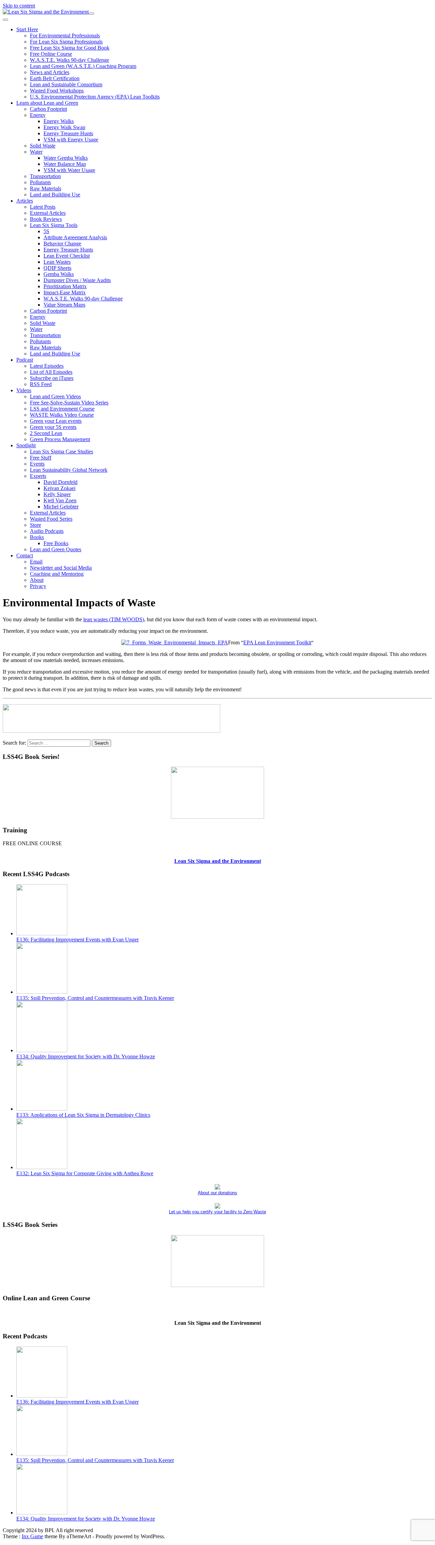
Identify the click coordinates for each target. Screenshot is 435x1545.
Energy (38, 115)
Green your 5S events (53, 427)
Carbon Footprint (48, 109)
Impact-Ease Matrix (65, 292)
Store (35, 525)
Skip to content (19, 5)
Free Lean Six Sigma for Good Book (69, 48)
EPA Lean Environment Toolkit (277, 642)
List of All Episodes (51, 372)
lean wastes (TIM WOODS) (113, 619)
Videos (23, 390)
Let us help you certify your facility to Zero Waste (217, 1211)
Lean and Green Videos (55, 396)
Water (36, 152)
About (37, 580)
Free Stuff (40, 458)
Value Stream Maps (64, 305)
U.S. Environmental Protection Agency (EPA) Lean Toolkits (95, 97)
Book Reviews (46, 219)
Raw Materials (45, 188)
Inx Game (32, 1536)
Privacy (38, 586)
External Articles (48, 213)
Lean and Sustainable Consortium (66, 84)
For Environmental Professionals (65, 35)
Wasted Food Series (51, 519)
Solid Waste (42, 146)
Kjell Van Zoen (60, 500)
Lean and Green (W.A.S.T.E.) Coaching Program (83, 66)
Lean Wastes (57, 262)
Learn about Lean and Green (47, 103)
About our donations (217, 1192)
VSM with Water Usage (69, 170)
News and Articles (49, 72)
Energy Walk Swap (64, 127)
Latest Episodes (47, 366)
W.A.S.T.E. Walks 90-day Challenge (69, 60)
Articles (24, 201)
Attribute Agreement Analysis (75, 237)
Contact (24, 555)
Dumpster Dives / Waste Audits (77, 280)
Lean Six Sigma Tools (53, 225)
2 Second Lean (46, 433)
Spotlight (26, 445)
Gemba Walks (59, 274)
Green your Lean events (56, 421)
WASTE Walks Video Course (62, 415)
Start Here (27, 29)
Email (36, 562)
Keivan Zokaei (59, 488)
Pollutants (40, 182)
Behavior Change (62, 243)
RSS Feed (41, 384)
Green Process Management (60, 439)
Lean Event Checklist (67, 256)
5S (46, 231)
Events (37, 464)
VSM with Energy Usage (71, 139)
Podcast (24, 360)
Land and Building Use (55, 194)
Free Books (56, 543)
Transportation (45, 176)
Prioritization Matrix (65, 286)
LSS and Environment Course (62, 409)
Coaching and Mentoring (57, 574)
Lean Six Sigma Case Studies (61, 451)
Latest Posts (42, 207)
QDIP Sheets (57, 268)
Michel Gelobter (61, 506)
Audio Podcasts (47, 531)
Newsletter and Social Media (61, 568)
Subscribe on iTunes (51, 378)
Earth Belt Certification (55, 78)
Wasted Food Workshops (57, 90)
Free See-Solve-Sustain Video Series (69, 402)
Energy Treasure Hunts (68, 133)
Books (37, 537)
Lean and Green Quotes (55, 549)
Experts (38, 476)
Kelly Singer (57, 494)
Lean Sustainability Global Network (68, 470)
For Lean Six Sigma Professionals (66, 42)
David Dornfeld (60, 482)
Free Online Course (51, 54)
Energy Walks (59, 121)
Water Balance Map (65, 164)
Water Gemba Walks (66, 158)
